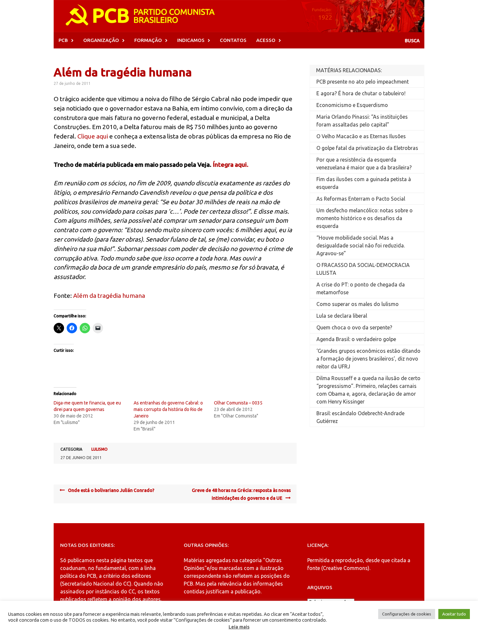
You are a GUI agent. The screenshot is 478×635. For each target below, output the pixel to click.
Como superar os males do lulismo (357, 304)
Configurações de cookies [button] (406, 614)
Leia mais (239, 626)
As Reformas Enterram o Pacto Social (360, 199)
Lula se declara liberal (341, 316)
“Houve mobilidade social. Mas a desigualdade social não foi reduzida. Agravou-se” (360, 245)
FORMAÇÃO (148, 40)
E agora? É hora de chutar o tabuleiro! (360, 93)
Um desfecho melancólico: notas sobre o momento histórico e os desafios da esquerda (364, 218)
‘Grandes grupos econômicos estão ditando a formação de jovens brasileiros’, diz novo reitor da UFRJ (368, 358)
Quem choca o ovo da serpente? (354, 327)
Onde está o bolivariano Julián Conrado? (111, 490)
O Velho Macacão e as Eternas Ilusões (361, 136)
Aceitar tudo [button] (454, 614)
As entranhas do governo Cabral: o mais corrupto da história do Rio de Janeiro (168, 409)
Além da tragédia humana (109, 295)
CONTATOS (233, 40)
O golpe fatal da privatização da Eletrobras (367, 148)
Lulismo (99, 449)
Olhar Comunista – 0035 (238, 402)
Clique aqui (92, 136)
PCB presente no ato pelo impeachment (362, 82)
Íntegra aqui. (230, 164)
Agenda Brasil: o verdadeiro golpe (356, 339)
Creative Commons (345, 568)
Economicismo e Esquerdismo (352, 105)
